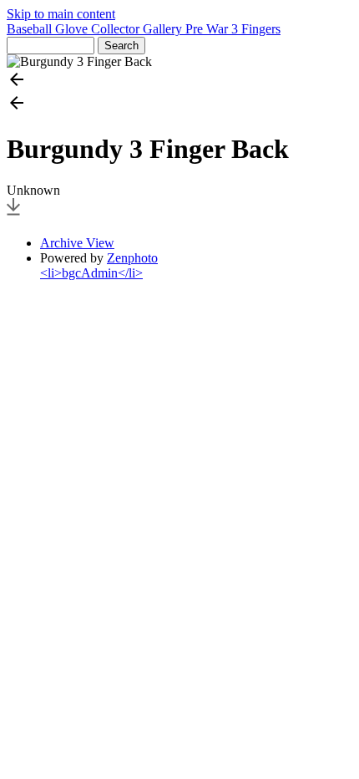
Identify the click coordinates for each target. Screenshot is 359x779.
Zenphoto (132, 258)
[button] (179, 81)
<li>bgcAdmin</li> (91, 273)
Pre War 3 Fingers (233, 29)
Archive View (77, 243)
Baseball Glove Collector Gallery (96, 29)
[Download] (13, 214)
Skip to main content (61, 14)
